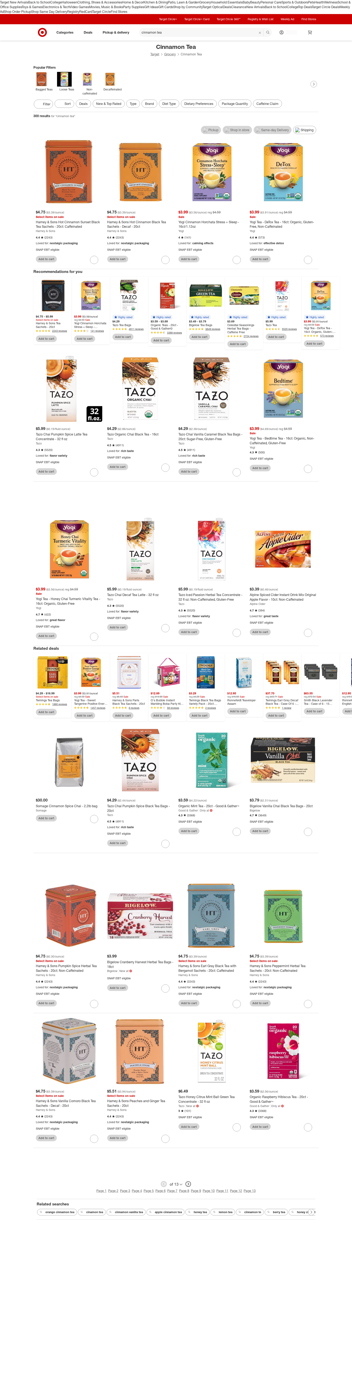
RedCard (85, 12)
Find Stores (119, 12)
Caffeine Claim (267, 104)
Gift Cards (165, 7)
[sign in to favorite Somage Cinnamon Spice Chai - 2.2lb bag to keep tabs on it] (94, 819)
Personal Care (271, 2)
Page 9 (196, 1191)
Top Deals (305, 7)
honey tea (200, 1212)
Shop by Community (187, 7)
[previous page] (164, 1184)
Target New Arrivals (14, 2)
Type (133, 104)
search (268, 33)
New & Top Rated (108, 104)
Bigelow (255, 810)
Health (319, 2)
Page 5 (149, 1191)
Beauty (255, 2)
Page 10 (209, 1191)
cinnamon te (252, 1212)
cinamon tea (94, 1212)
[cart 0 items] (310, 32)
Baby (246, 2)
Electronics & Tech (56, 7)
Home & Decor (132, 2)
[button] (123, 317)
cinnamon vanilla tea (129, 1212)
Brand (149, 104)
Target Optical (212, 7)
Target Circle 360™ (228, 19)
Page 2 (113, 1191)
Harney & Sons (45, 231)
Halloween (69, 2)
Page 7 (172, 1191)
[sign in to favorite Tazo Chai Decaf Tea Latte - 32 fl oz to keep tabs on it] (165, 628)
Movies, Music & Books (106, 7)
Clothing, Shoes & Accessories (99, 2)
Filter (46, 104)
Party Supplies (133, 7)
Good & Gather (188, 810)
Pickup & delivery (116, 32)
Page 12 (236, 1191)
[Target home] (42, 32)
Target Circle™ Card (196, 19)
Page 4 (137, 1191)
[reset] (260, 33)
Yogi (181, 231)
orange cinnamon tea (59, 1212)
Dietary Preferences (198, 104)
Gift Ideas (151, 7)
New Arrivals (255, 7)
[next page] (188, 1184)
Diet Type (169, 104)
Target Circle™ (168, 19)
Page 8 (184, 1191)
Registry (73, 12)
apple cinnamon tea (168, 1212)
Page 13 (250, 1191)
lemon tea (225, 1212)
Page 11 (222, 1191)
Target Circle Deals (325, 7)
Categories (65, 32)
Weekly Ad (287, 19)
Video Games (79, 7)
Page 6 (160, 1191)
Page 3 (125, 1191)
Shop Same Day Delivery (49, 12)
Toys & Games (32, 7)
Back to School (39, 2)
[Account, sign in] (289, 32)
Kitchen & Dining (155, 2)
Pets (311, 2)
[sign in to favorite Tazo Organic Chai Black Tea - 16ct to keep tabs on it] (165, 468)
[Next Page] (313, 84)
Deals (227, 7)
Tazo (39, 443)
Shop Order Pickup (17, 12)
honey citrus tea (308, 1212)
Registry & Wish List (260, 19)
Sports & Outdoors (294, 2)
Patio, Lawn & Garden (183, 2)
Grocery (205, 2)
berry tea (279, 1212)
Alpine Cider (257, 604)
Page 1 (101, 1191)
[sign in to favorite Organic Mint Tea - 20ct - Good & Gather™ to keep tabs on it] (237, 832)
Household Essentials (227, 2)
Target (154, 54)
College (56, 2)
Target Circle (101, 12)
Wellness (331, 2)
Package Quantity (235, 104)
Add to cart (46, 259)
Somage (41, 810)
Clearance (238, 7)
